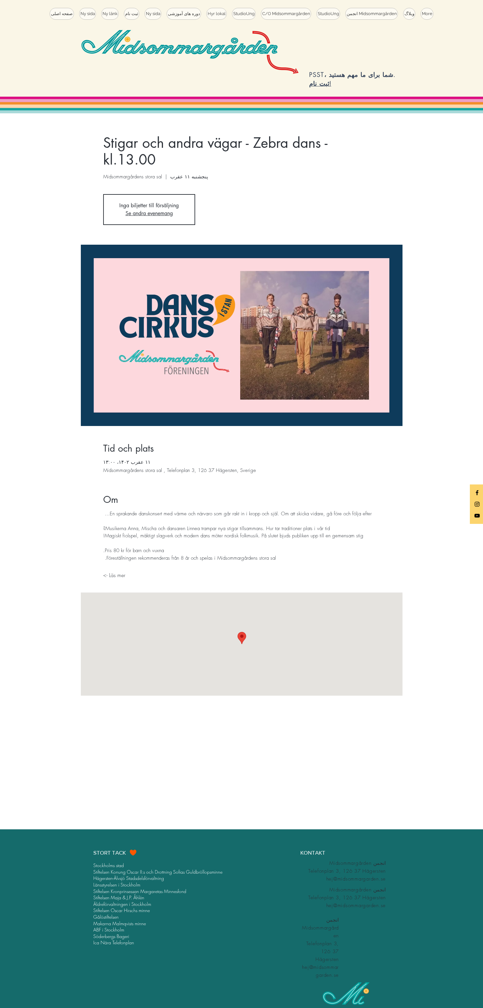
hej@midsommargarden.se (356, 879)
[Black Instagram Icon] (477, 504)
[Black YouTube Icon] (477, 515)
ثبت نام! (320, 83)
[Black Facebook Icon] (477, 492)
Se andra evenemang (149, 213)
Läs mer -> (114, 575)
